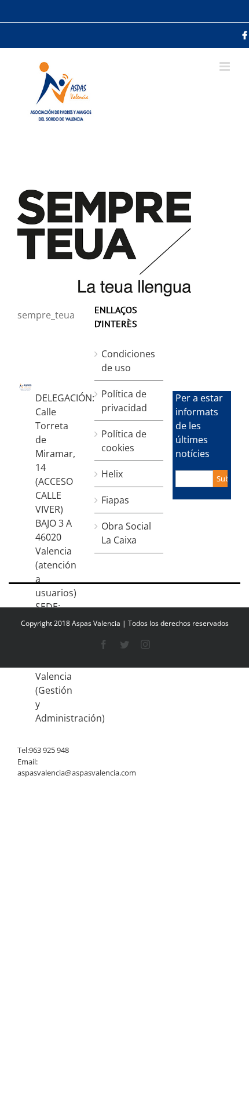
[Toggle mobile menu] (225, 66)
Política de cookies (124, 440)
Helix (112, 474)
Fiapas (115, 500)
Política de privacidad (124, 400)
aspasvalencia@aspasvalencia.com (76, 772)
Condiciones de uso (128, 360)
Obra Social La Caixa (126, 533)
